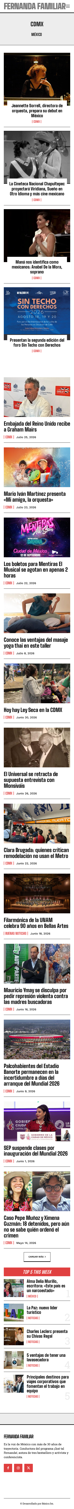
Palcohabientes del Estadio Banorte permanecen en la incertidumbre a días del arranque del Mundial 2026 (32, 1075)
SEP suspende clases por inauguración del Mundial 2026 (36, 1151)
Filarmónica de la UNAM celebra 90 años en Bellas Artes (36, 923)
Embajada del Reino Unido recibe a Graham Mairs (37, 426)
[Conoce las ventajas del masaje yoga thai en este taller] (37, 613)
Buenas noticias (15, 933)
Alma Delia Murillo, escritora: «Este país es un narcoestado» (46, 1286)
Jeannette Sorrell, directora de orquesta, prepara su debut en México (37, 110)
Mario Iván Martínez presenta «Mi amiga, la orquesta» (35, 497)
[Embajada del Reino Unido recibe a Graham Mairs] (37, 397)
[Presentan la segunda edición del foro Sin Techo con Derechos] (37, 313)
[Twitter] (28, 1468)
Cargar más (36, 1256)
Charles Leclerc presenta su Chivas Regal (47, 1333)
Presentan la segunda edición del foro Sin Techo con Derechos (37, 343)
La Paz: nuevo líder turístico (42, 1310)
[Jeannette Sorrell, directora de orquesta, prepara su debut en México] (37, 79)
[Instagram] (18, 1468)
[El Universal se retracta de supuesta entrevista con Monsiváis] (37, 747)
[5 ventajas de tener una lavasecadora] (14, 1360)
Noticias (33, 1318)
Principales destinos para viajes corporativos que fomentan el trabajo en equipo (48, 1383)
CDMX (36, 121)
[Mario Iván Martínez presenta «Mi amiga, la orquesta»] (37, 467)
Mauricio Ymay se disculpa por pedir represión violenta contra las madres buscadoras (36, 996)
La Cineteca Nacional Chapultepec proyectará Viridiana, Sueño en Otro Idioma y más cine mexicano (37, 188)
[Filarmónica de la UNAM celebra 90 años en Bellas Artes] (37, 893)
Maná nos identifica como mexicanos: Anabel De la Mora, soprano (37, 267)
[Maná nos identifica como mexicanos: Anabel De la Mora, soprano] (37, 235)
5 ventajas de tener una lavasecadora (46, 1357)
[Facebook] (8, 1468)
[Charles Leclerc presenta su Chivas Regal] (14, 1336)
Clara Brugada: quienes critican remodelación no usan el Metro (36, 853)
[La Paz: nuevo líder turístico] (14, 1313)
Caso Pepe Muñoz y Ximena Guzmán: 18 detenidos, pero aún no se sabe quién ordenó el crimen (36, 1226)
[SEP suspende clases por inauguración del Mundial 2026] (37, 1121)
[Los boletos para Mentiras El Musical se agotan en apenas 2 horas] (37, 537)
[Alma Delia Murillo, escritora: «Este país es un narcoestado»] (14, 1288)
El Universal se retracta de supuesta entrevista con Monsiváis (31, 780)
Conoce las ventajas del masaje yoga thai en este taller (36, 643)
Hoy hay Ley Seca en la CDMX (33, 710)
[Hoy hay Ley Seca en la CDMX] (37, 683)
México (36, 34)
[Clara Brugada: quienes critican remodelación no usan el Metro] (37, 823)
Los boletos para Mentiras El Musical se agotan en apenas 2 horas (36, 570)
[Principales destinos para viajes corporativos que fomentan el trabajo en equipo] (14, 1384)
